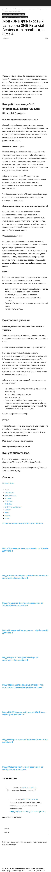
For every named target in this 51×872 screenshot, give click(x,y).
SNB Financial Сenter (13, 507)
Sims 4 (6, 829)
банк (7, 513)
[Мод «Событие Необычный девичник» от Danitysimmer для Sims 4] (15, 762)
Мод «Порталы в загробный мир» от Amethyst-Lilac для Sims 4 (20, 658)
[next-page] (3, 774)
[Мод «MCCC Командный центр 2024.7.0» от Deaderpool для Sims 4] (15, 708)
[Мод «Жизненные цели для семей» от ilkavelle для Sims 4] (15, 544)
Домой (4, 9)
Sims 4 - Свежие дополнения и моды (22, 9)
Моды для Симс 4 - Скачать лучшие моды (15, 17)
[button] (4, 3)
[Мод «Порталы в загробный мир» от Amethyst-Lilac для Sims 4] (15, 653)
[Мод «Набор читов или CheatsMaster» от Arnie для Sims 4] (15, 735)
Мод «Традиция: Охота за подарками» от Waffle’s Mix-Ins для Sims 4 (22, 604)
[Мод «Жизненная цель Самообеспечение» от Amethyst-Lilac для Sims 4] (15, 571)
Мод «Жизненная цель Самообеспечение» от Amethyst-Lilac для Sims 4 (25, 576)
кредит (8, 515)
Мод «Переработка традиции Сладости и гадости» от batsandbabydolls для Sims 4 (23, 686)
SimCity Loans (10, 495)
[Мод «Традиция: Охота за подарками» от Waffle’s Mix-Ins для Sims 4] (15, 599)
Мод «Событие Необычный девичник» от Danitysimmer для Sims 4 (22, 768)
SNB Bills (8, 504)
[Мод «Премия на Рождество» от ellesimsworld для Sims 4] (15, 626)
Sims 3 (6, 832)
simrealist (8, 498)
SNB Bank (9, 501)
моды (7, 518)
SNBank (8, 510)
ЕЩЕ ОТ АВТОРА (36, 523)
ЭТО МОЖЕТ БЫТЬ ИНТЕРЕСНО (15, 523)
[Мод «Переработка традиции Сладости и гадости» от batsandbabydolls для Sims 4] (15, 680)
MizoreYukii (9, 493)
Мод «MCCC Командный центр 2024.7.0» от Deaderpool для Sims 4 (24, 713)
